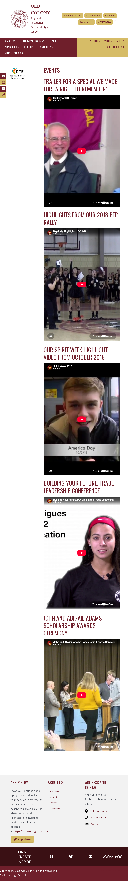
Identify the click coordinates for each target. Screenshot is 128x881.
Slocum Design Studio (119, 871)
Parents (108, 41)
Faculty (120, 41)
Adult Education (115, 47)
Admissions (55, 797)
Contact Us (55, 808)
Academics (54, 791)
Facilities (54, 802)
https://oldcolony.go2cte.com (31, 831)
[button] (17, 41)
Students (95, 41)
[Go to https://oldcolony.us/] (31, 18)
